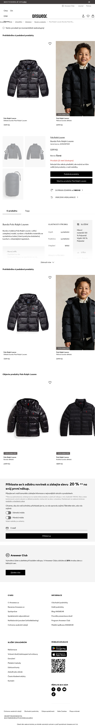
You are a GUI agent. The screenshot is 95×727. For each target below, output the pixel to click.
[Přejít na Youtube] (64, 689)
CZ (10, 718)
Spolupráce (12, 611)
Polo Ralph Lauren (57, 137)
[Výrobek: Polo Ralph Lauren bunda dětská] (28, 417)
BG (5, 718)
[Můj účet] (83, 16)
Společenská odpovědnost (18, 616)
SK (24, 718)
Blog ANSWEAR (57, 611)
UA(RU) (30, 718)
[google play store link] (59, 648)
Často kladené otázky (17, 676)
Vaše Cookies (62, 711)
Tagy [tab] (27, 211)
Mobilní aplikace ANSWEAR (62, 625)
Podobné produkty (71, 174)
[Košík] (92, 16)
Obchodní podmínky (59, 602)
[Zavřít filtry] (89, 2)
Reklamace (12, 650)
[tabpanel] (48, 239)
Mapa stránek (75, 711)
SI (23, 718)
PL (19, 718)
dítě (6, 16)
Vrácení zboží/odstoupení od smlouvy (23, 654)
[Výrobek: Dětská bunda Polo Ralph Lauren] (28, 78)
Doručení (11, 658)
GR (12, 718)
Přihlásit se (46, 536)
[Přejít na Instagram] (59, 689)
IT (17, 718)
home (6, 21)
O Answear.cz (13, 602)
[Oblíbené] (88, 16)
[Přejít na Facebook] (53, 689)
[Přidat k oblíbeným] (50, 43)
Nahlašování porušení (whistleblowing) (23, 620)
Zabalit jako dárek (15, 672)
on (11, 10)
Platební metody (14, 663)
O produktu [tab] (12, 211)
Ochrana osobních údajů (18, 625)
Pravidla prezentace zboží (61, 616)
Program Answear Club (60, 620)
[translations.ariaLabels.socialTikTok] (53, 694)
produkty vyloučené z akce (15, 501)
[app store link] (59, 654)
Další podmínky (57, 607)
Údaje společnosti (48, 711)
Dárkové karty (13, 667)
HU (16, 718)
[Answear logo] (39, 16)
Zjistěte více (15, 572)
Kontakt (11, 681)
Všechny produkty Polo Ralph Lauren (71, 181)
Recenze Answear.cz (16, 607)
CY (7, 718)
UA (26, 718)
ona (6, 10)
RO (21, 718)
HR (14, 718)
